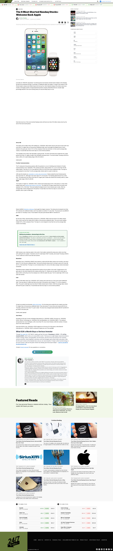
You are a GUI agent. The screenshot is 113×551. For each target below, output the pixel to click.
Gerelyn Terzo (56, 407)
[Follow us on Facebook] (97, 549)
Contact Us (48, 540)
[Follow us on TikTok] (109, 549)
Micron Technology (65, 517)
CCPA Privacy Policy (94, 540)
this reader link (23, 334)
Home (35, 540)
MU (61, 518)
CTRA (62, 509)
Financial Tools (56, 540)
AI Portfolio (58, 1)
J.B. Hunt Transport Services (68, 522)
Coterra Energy (64, 508)
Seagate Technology (66, 512)
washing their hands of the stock (33, 185)
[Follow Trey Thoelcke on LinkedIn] (25, 384)
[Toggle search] (98, 1)
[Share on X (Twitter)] (62, 22)
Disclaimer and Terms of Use (71, 540)
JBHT (62, 523)
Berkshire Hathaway (29, 209)
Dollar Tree (22, 512)
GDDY (20, 528)
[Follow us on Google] (68, 22)
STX (62, 514)
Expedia (21, 508)
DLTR (20, 514)
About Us (40, 540)
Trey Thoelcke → (29, 359)
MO (20, 523)
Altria (20, 522)
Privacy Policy (84, 540)
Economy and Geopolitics (45, 1)
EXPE (20, 509)
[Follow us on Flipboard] (65, 22)
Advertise (104, 540)
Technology (34, 1)
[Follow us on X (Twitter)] (99, 549)
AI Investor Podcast (106, 1)
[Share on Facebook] (59, 22)
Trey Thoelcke (24, 18)
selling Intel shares (36, 304)
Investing (16, 1)
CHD (20, 518)
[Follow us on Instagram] (106, 549)
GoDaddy (21, 527)
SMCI (62, 528)
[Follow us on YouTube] (104, 549)
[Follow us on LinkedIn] (101, 549)
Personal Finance (25, 1)
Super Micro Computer (66, 527)
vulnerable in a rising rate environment (37, 174)
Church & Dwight (23, 517)
